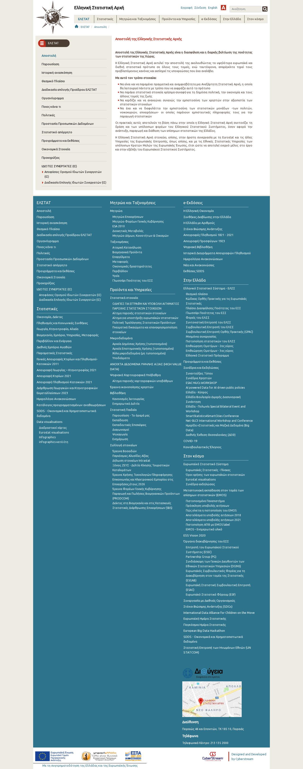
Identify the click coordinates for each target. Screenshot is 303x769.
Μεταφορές (120, 261)
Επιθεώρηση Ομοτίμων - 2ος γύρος (209, 346)
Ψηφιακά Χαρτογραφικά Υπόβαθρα (135, 375)
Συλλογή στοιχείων (123, 445)
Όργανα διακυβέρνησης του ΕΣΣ (206, 541)
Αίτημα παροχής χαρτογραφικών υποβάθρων (142, 380)
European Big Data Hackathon (204, 630)
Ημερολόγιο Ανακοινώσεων (56, 398)
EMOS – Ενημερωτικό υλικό (204, 529)
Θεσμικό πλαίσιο (197, 294)
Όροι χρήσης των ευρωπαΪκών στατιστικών (215, 474)
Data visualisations (49, 421)
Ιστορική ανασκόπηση (57, 72)
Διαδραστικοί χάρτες (53, 427)
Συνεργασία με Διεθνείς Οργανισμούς (209, 600)
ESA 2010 (118, 226)
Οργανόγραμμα (53, 98)
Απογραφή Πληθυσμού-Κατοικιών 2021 (64, 382)
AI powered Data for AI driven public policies (215, 387)
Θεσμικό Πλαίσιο (53, 81)
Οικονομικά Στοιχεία (56, 149)
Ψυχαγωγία (120, 434)
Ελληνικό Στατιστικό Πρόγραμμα (207, 355)
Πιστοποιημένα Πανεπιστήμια (205, 501)
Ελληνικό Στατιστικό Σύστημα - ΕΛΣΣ (209, 288)
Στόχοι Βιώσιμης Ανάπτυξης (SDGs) (207, 606)
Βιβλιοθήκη (118, 393)
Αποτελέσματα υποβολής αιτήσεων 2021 (213, 519)
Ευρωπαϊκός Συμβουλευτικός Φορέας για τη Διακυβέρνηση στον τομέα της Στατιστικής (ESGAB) (215, 575)
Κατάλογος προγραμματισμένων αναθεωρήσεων (71, 405)
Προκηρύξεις (51, 157)
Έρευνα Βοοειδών (124, 451)
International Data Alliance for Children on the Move (219, 612)
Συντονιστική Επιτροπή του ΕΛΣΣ (208, 322)
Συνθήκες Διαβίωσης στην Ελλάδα (207, 217)
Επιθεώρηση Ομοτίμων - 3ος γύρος (209, 350)
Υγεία (115, 275)
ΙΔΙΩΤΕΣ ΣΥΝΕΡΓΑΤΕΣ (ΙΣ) (59, 166)
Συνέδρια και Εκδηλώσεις (201, 367)
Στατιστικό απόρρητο (57, 132)
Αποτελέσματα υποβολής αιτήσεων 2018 (213, 515)
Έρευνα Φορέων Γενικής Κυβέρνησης (136, 488)
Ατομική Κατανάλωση (126, 247)
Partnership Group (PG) (201, 556)
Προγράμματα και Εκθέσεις (61, 140)
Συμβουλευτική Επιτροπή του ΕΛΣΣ (210, 327)
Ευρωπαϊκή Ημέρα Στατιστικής (204, 618)
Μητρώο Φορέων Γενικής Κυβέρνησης (138, 221)
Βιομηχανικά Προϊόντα (127, 252)
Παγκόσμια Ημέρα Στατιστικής (204, 624)
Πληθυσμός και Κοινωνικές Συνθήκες (62, 323)
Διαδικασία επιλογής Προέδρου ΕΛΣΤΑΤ (69, 89)
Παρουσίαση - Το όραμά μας (131, 415)
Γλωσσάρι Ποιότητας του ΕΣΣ (132, 280)
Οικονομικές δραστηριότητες (132, 266)
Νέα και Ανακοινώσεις (198, 265)
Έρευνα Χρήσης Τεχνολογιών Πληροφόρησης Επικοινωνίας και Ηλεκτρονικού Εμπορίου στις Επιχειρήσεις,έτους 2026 (142, 479)
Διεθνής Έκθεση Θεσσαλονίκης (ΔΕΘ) (211, 434)
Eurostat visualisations (54, 432)
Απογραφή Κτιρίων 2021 (54, 376)
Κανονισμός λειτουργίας (128, 398)
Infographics (47, 437)
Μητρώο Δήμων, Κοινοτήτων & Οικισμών (140, 235)
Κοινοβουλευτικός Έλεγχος (202, 447)
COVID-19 (190, 440)
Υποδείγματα (121, 358)
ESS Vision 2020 (194, 535)
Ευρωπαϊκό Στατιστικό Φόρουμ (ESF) (211, 594)
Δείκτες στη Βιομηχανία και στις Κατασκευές (141, 503)
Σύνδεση (200, 7)
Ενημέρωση (120, 439)
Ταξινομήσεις (119, 241)
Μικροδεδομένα (121, 338)
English (212, 7)
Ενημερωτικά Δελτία (125, 403)
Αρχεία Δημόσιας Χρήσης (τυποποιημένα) (139, 343)
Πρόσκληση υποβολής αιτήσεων (207, 505)
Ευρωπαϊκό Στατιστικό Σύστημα (205, 464)
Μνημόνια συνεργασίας (201, 336)
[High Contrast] (223, 7)
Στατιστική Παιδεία (123, 409)
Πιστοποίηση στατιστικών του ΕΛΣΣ (210, 341)
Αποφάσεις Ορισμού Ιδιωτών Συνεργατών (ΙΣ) (70, 294)
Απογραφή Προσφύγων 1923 (204, 241)
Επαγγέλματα (121, 256)
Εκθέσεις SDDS (193, 271)
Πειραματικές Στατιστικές (54, 353)
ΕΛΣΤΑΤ (85, 27)
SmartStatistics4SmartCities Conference (212, 415)
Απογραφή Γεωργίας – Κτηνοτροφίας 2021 (66, 370)
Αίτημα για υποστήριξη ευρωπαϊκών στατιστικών (145, 317)
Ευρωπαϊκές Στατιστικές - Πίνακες (208, 470)
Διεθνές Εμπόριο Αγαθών (54, 347)
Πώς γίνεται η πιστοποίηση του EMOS (211, 510)
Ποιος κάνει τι (51, 106)
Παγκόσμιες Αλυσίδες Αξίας (130, 455)
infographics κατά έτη (53, 441)
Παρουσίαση (50, 64)
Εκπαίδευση (120, 420)
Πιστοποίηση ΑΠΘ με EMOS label (208, 524)
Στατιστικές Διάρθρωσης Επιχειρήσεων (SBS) (142, 507)
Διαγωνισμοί (120, 429)
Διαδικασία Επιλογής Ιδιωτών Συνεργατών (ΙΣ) (75, 182)
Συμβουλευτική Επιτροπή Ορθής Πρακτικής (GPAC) (219, 331)
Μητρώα (116, 210)
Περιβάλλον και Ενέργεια (54, 341)
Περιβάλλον (120, 271)
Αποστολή (100, 27)
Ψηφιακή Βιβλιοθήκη (198, 247)
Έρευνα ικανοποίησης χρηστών (132, 387)
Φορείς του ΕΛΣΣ (197, 317)
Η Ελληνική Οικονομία (198, 210)
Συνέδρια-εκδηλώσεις (200, 484)
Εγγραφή (186, 7)
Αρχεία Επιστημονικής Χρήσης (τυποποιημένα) (143, 348)
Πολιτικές (48, 115)
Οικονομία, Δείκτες (50, 316)
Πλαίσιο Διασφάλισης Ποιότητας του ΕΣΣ (213, 308)
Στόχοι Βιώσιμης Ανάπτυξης (202, 229)
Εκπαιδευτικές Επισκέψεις (129, 424)
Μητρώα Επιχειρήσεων (127, 216)
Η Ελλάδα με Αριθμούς (199, 222)
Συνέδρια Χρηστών (199, 378)
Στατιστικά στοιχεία (124, 297)
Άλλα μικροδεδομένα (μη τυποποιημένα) (139, 353)
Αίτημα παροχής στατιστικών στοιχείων (139, 313)
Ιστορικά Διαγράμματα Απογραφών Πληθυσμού (217, 253)
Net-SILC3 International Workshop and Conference (219, 420)
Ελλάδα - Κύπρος (197, 392)
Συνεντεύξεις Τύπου (199, 373)
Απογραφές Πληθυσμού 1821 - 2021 (208, 234)
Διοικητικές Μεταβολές (127, 230)
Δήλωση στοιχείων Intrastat (131, 460)
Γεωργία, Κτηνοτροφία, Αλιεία (57, 329)
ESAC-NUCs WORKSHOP (201, 382)
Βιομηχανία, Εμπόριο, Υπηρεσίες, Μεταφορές (67, 335)
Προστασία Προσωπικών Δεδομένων (68, 123)
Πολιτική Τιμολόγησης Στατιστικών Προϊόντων (143, 322)
